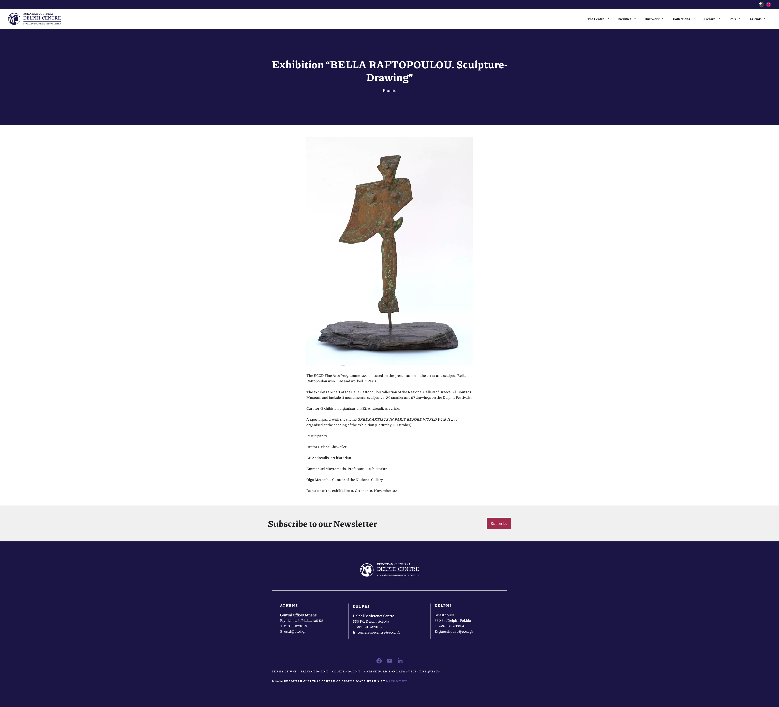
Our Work (652, 18)
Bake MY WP (396, 681)
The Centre (595, 18)
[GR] (761, 5)
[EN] (768, 5)
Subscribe (499, 523)
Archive (709, 18)
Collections (681, 18)
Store (732, 18)
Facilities (624, 18)
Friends (756, 18)
